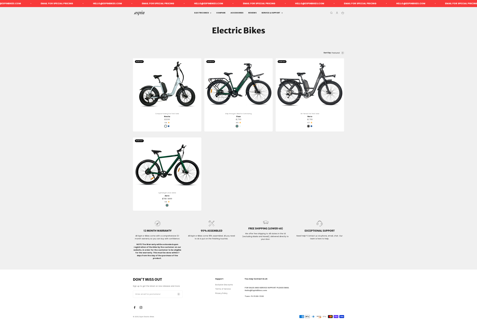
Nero (309, 116)
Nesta (167, 116)
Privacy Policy (221, 293)
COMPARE (220, 13)
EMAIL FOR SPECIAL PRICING (24, 3)
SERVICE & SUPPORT (270, 13)
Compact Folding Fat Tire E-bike (167, 114)
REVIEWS (252, 13)
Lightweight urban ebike (167, 193)
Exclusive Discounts (224, 284)
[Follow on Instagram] (141, 307)
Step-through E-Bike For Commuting (238, 114)
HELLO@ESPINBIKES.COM (74, 3)
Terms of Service (223, 289)
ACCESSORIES (237, 13)
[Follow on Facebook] (134, 307)
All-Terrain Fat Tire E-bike (310, 114)
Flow (238, 116)
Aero (167, 196)
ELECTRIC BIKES (201, 13)
